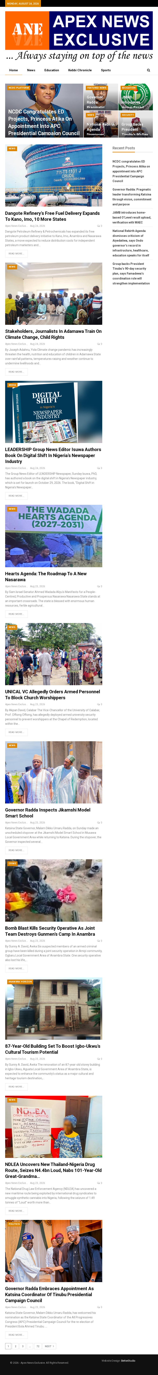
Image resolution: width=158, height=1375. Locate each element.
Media (12, 385)
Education (51, 70)
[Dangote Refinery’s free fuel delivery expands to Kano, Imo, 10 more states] (53, 175)
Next (48, 1346)
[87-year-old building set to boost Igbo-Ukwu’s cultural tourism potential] (53, 1008)
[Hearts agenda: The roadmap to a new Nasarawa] (53, 536)
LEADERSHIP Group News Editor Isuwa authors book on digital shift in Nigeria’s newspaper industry (53, 455)
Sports (106, 70)
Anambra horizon (20, 981)
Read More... (16, 253)
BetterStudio (128, 1360)
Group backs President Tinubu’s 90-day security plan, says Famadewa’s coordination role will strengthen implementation (131, 273)
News (31, 70)
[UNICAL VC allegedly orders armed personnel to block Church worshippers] (53, 654)
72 (37, 1346)
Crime (12, 863)
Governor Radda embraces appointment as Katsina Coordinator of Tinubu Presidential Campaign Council (49, 1294)
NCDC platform (19, 88)
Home (13, 70)
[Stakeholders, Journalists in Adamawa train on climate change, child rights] (53, 294)
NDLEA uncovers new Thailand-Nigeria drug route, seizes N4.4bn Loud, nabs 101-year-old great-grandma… (53, 1170)
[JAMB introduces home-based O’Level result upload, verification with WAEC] (135, 97)
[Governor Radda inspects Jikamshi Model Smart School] (53, 772)
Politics (14, 1224)
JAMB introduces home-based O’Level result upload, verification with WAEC (132, 217)
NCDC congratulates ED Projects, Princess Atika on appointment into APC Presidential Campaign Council (131, 171)
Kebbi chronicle (80, 70)
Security (128, 115)
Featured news (97, 88)
